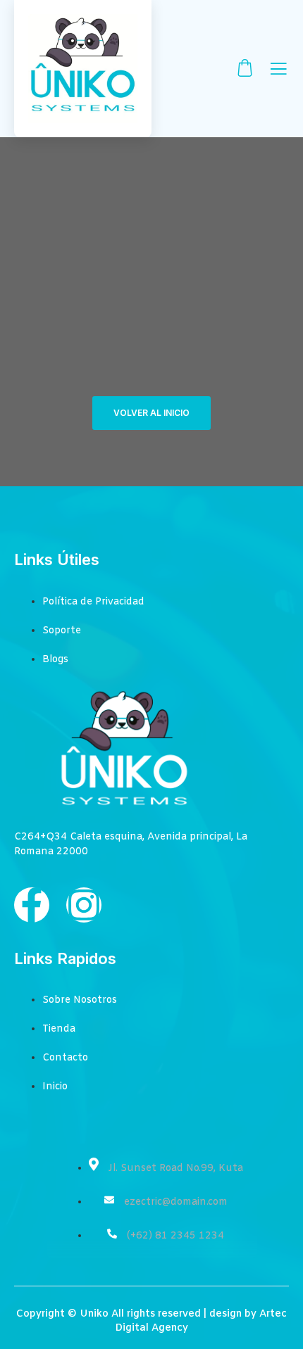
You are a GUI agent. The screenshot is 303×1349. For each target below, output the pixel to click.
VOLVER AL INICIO (151, 412)
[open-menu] (278, 70)
